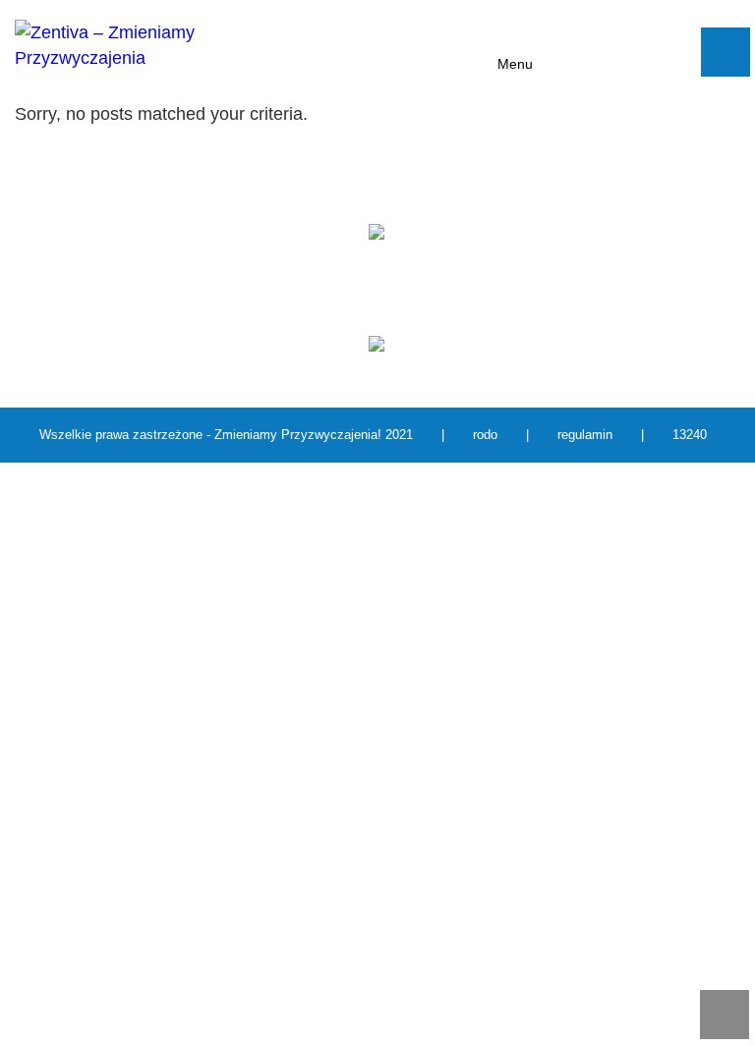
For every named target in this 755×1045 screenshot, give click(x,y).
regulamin (584, 434)
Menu (515, 64)
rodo (485, 434)
